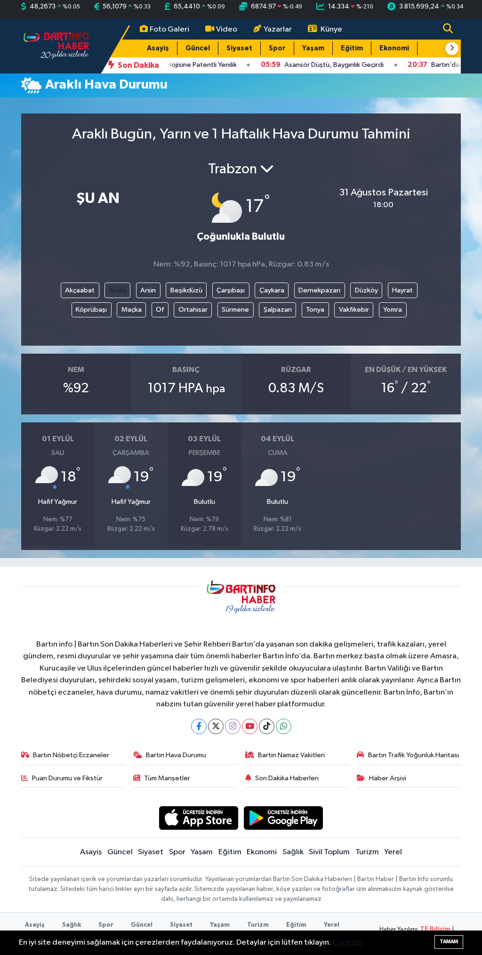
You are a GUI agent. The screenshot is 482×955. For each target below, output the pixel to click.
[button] (451, 48)
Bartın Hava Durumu (176, 755)
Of (160, 309)
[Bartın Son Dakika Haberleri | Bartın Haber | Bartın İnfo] (56, 46)
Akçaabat (80, 290)
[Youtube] (249, 726)
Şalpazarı (278, 309)
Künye (331, 29)
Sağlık (293, 852)
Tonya (315, 309)
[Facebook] (199, 726)
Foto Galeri (169, 29)
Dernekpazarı (319, 290)
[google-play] (283, 818)
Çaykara (271, 290)
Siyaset (239, 48)
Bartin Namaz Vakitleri (291, 755)
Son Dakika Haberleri (287, 778)
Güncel (197, 48)
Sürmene (235, 309)
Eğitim (352, 48)
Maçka (131, 309)
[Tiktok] (266, 726)
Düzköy (366, 290)
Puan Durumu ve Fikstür (67, 778)
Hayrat (402, 290)
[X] (216, 726)
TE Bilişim (435, 929)
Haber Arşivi (387, 778)
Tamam (449, 941)
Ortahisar (193, 309)
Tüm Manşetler (167, 778)
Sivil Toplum (329, 852)
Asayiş (158, 48)
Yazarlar (278, 29)
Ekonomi (394, 48)
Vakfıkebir (354, 309)
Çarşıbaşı (231, 290)
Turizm (367, 852)
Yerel (393, 852)
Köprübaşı (91, 309)
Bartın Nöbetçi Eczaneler (71, 755)
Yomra (392, 309)
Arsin (148, 290)
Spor (277, 48)
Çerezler (348, 943)
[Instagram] (233, 726)
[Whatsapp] (283, 726)
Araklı (117, 290)
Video (226, 29)
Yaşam (313, 48)
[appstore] (198, 818)
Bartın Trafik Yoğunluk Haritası (413, 755)
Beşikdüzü (186, 290)
